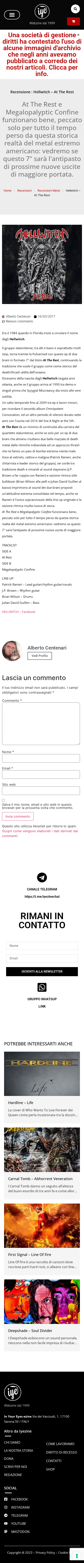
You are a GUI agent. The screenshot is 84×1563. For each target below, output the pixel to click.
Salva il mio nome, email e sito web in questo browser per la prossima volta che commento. (37, 806)
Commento (12, 700)
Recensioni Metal (49, 190)
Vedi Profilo (40, 656)
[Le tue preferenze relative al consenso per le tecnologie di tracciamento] (77, 1556)
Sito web (9, 784)
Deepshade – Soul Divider (30, 1330)
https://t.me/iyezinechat (42, 897)
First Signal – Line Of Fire (29, 1254)
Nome (8, 751)
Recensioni (24, 190)
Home (7, 190)
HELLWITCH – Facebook (18, 612)
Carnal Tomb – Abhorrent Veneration (40, 1178)
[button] (12, 14)
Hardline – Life (20, 1102)
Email (7, 768)
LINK (42, 1006)
